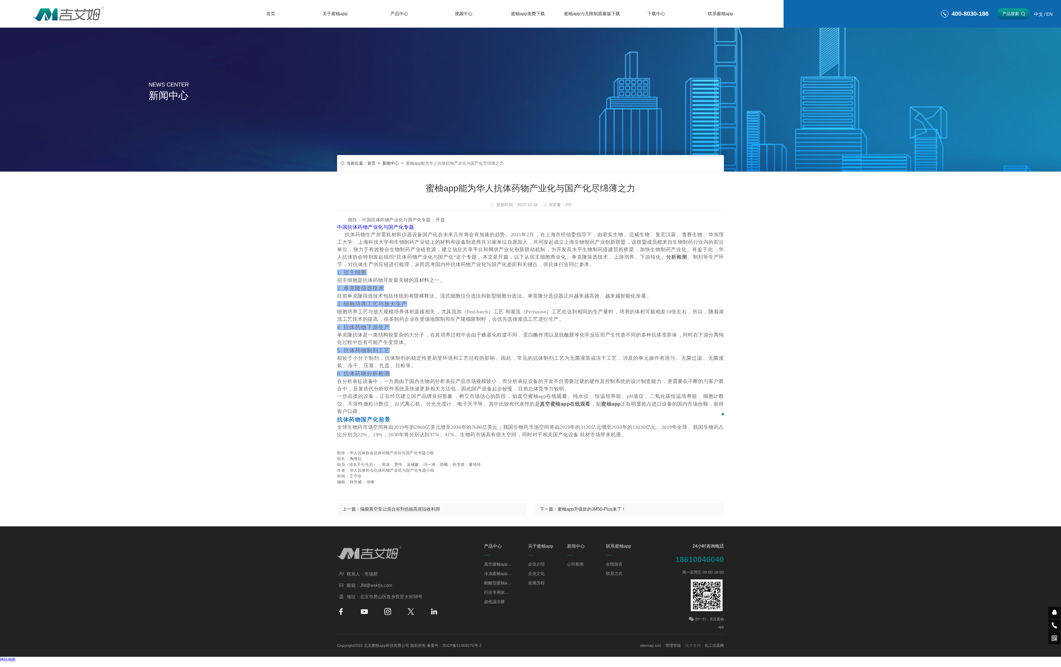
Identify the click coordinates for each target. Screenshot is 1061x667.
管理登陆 (673, 645)
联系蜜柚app (720, 13)
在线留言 (614, 564)
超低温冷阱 (494, 601)
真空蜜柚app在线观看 (498, 564)
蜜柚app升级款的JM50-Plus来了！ (592, 509)
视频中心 (463, 13)
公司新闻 (575, 564)
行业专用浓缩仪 (498, 592)
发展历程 (536, 583)
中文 (1038, 14)
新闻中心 (390, 163)
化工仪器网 (714, 645)
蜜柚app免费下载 (528, 13)
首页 (270, 13)
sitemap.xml (650, 645)
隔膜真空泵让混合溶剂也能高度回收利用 (400, 509)
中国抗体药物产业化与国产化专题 (375, 227)
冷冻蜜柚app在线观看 (498, 573)
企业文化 (536, 573)
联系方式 (614, 573)
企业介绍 (536, 564)
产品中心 (399, 13)
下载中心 (656, 13)
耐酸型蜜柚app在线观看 (498, 583)
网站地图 (7, 659)
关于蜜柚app (335, 13)
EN (1049, 14)
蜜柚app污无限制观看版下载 (592, 13)
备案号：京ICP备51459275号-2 (454, 645)
